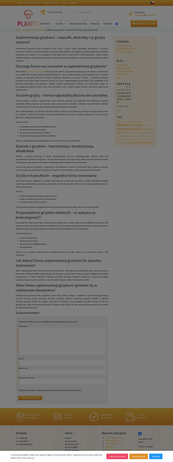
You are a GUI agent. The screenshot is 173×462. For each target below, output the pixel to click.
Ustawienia (156, 456)
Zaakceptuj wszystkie (117, 456)
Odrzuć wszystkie (138, 456)
